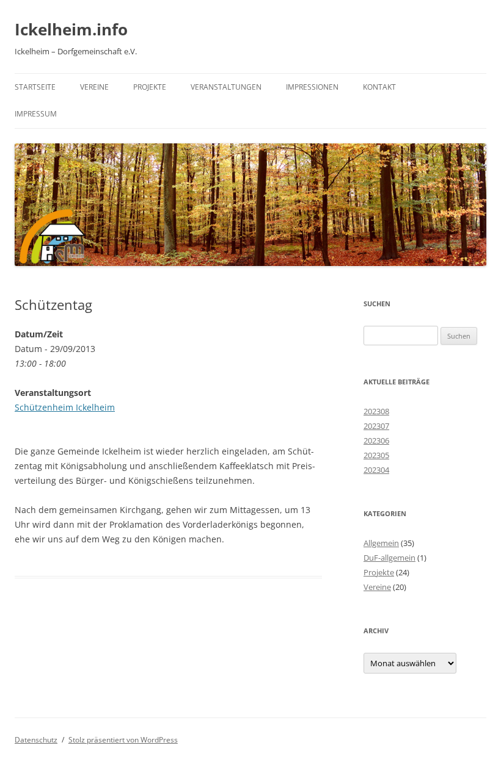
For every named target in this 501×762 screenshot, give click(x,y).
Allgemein (381, 542)
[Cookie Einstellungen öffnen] (27, 746)
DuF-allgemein (389, 557)
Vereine (94, 87)
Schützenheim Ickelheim (65, 407)
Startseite (35, 87)
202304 (376, 469)
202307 (376, 425)
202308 (376, 411)
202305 (376, 455)
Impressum (36, 114)
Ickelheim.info (71, 29)
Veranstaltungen (226, 87)
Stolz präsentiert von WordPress (123, 740)
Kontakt (379, 87)
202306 (376, 440)
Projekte (149, 87)
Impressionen (312, 87)
